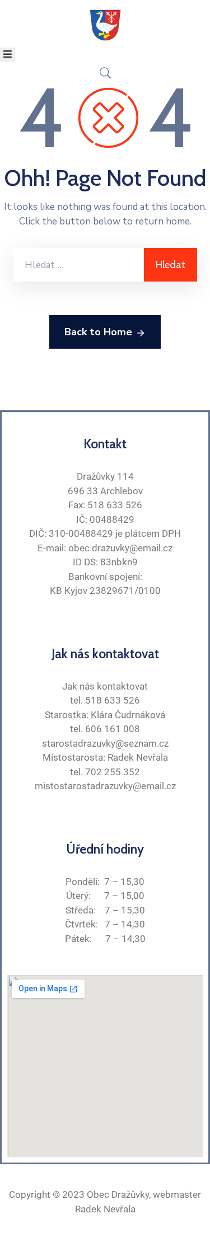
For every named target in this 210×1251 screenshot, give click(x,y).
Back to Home (98, 332)
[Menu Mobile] (7, 55)
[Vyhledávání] (78, 265)
